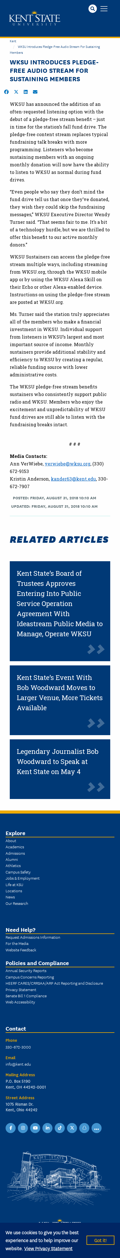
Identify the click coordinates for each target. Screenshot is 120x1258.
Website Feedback (21, 950)
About (11, 840)
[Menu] (103, 9)
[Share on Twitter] (16, 92)
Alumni (12, 859)
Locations (14, 890)
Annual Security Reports (26, 970)
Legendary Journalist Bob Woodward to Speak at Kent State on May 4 (58, 761)
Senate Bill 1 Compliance (26, 996)
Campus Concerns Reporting (30, 977)
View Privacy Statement (48, 1248)
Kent (13, 40)
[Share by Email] (35, 92)
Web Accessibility (20, 1002)
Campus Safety (18, 872)
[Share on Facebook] (6, 92)
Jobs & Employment (23, 878)
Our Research (17, 903)
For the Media (17, 943)
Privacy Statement (21, 989)
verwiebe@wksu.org (67, 464)
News (10, 897)
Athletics (13, 865)
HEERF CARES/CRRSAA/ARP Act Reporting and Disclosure (54, 983)
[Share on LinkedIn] (26, 92)
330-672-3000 (18, 1047)
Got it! (100, 1239)
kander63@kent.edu (73, 479)
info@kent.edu (18, 1064)
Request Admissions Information (33, 937)
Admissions (15, 853)
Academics (15, 847)
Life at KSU (14, 884)
